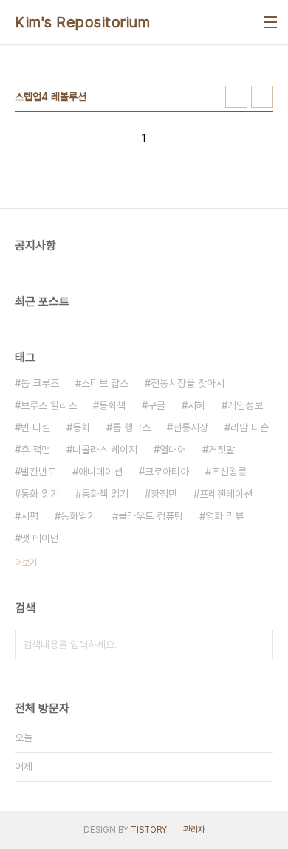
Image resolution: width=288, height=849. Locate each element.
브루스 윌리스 (49, 405)
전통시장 (190, 427)
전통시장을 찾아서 (187, 383)
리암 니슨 (249, 427)
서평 (29, 516)
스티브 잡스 (104, 383)
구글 (156, 405)
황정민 (164, 494)
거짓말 (221, 450)
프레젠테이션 (226, 494)
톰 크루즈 (40, 383)
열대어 (173, 450)
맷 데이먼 (40, 538)
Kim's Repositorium (82, 22)
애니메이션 (100, 472)
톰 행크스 (131, 427)
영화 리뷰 (224, 516)
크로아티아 (167, 472)
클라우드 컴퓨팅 (150, 516)
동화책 (112, 405)
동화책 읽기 (104, 494)
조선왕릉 (229, 472)
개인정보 (245, 405)
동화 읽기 (40, 494)
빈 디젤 (35, 427)
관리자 (194, 830)
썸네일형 (236, 97)
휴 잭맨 (35, 450)
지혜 (196, 405)
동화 (81, 427)
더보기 (26, 562)
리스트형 (262, 97)
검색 (258, 644)
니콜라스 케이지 (104, 450)
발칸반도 (38, 472)
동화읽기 (78, 516)
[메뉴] (270, 22)
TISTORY (149, 830)
